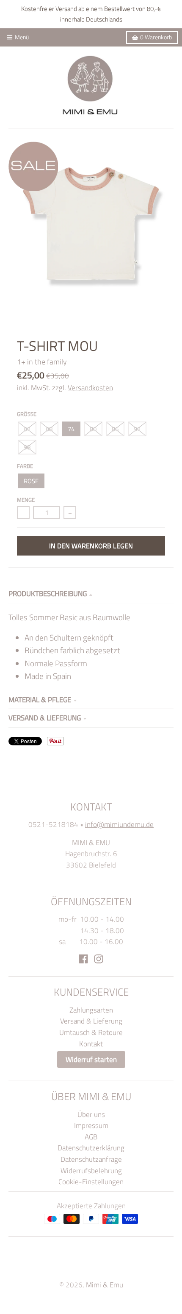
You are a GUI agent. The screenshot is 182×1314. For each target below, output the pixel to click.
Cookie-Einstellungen (91, 1181)
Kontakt (91, 1043)
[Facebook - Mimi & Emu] (83, 959)
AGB (91, 1136)
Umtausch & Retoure (91, 1032)
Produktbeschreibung (47, 593)
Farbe (25, 466)
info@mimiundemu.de (119, 824)
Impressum (91, 1125)
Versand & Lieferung (44, 717)
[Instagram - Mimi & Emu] (99, 959)
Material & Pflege (39, 699)
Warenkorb (156, 37)
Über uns (91, 1114)
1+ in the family (42, 361)
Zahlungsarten (91, 1010)
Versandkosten (90, 387)
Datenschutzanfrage (91, 1159)
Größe (26, 414)
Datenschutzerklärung (91, 1147)
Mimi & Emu (104, 1284)
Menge (26, 499)
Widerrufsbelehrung (91, 1170)
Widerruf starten (91, 1059)
